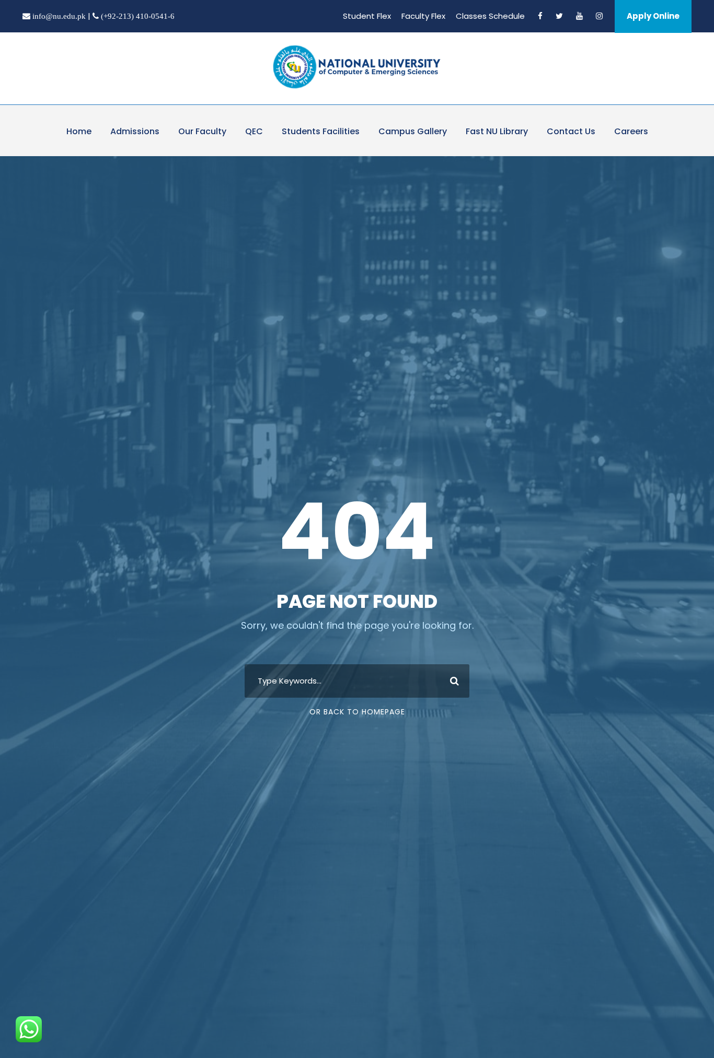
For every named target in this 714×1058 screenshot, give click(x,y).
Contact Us (571, 131)
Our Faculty (202, 131)
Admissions (134, 131)
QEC (254, 131)
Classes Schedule (490, 15)
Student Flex (367, 15)
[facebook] (540, 15)
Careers (631, 131)
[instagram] (599, 15)
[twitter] (559, 15)
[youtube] (579, 15)
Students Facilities (321, 131)
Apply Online (653, 15)
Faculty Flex (423, 15)
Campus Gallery (412, 131)
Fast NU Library (497, 131)
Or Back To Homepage (357, 712)
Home (78, 131)
